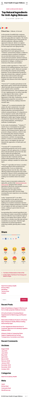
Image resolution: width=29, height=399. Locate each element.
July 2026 (4, 351)
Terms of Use (5, 291)
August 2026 (5, 349)
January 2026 (5, 363)
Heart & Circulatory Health (14, 8)
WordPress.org (5, 390)
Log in (3, 384)
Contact (3, 293)
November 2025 (6, 367)
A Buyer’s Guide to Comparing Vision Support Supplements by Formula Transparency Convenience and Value (12, 335)
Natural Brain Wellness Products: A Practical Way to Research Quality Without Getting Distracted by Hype (14, 321)
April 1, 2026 (20, 18)
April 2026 (4, 357)
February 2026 (5, 361)
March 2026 (4, 359)
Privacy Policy (5, 287)
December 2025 (6, 365)
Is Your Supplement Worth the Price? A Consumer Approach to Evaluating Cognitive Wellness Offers (14, 328)
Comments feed (6, 388)
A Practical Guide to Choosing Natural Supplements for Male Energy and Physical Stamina (13, 314)
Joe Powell (11, 18)
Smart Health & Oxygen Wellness (14, 3)
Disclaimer (4, 289)
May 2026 (4, 355)
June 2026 (4, 353)
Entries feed (4, 386)
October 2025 (5, 369)
